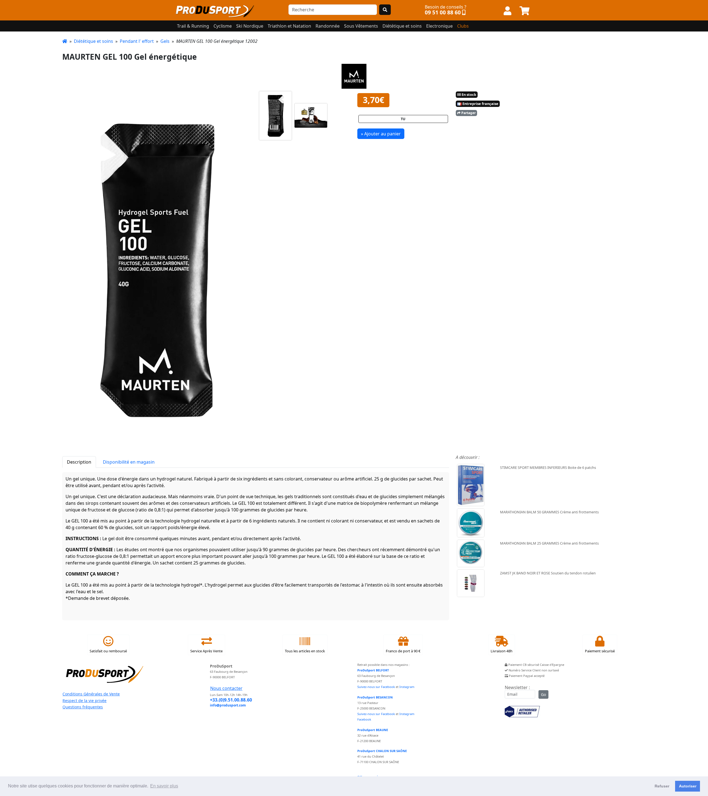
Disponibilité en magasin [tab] (129, 462)
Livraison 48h (501, 650)
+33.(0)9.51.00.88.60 (231, 700)
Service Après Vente (206, 650)
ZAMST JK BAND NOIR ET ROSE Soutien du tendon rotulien (548, 573)
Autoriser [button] (687, 786)
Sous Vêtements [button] (361, 26)
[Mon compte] (507, 11)
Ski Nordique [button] (249, 26)
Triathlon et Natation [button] (289, 26)
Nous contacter (226, 688)
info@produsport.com (228, 705)
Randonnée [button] (328, 26)
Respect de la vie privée (84, 700)
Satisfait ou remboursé (108, 650)
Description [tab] (79, 462)
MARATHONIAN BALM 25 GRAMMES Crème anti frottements (549, 543)
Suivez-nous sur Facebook (376, 687)
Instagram (406, 687)
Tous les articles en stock (305, 650)
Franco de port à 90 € (403, 650)
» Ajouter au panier (381, 134)
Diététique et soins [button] (402, 26)
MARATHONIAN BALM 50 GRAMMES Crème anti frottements (549, 511)
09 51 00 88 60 (443, 12)
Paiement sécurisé (600, 650)
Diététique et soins (93, 41)
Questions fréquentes (83, 707)
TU (403, 118)
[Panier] (524, 11)
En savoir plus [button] (164, 786)
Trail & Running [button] (193, 26)
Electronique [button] (439, 26)
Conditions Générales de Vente (91, 694)
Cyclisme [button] (223, 26)
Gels (165, 41)
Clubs (463, 26)
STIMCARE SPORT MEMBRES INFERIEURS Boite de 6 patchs (548, 467)
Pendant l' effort (137, 41)
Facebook (364, 719)
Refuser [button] (662, 786)
